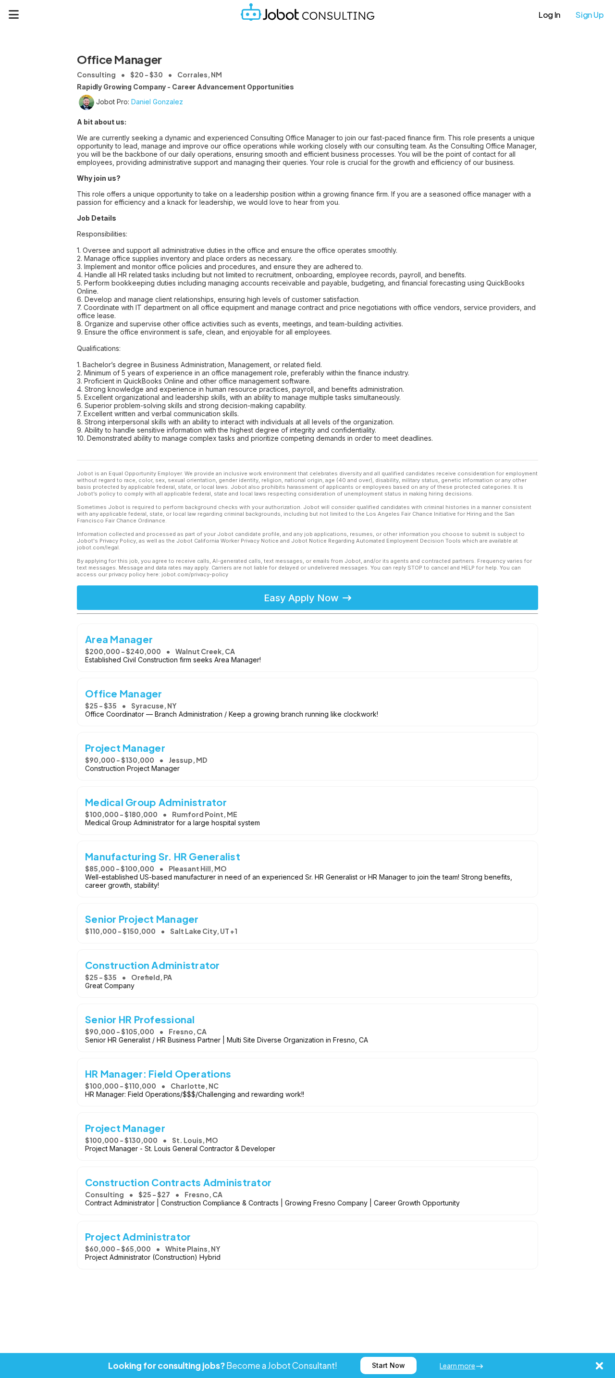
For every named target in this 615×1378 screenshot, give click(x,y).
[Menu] (14, 14)
